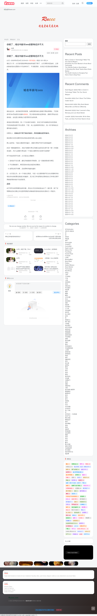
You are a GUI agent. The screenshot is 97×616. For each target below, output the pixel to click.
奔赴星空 (67, 325)
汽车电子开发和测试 (72, 496)
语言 (66, 438)
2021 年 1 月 (69, 209)
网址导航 (67, 418)
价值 (66, 284)
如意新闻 (67, 333)
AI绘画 (67, 239)
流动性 (74, 493)
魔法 (68, 464)
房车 (66, 361)
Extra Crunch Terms (9, 590)
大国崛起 (83, 504)
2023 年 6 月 (69, 156)
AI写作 (67, 237)
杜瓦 (68, 499)
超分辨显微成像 (78, 472)
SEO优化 (32, 60)
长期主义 (69, 47)
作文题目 (67, 288)
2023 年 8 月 (69, 152)
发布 (90, 3)
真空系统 (69, 491)
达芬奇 (68, 472)
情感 (66, 355)
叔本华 (67, 312)
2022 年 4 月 (69, 180)
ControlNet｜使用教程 (50, 249)
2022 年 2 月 (69, 184)
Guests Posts (69, 254)
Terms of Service (9, 588)
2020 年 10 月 (69, 214)
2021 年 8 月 (69, 195)
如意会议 (67, 329)
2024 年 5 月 (69, 137)
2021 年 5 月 (69, 201)
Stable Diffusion (69, 265)
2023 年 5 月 (69, 158)
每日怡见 (67, 376)
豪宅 (66, 442)
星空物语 (83, 499)
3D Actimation (69, 229)
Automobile (68, 242)
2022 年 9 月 (69, 173)
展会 (66, 344)
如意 (12, 48)
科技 (31, 3)
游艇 (66, 384)
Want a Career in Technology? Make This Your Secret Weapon (76, 92)
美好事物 (67, 423)
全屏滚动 (76, 520)
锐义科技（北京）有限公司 (82, 47)
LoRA (18, 258)
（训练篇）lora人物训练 (51, 258)
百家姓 (67, 401)
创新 (66, 303)
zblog (66, 272)
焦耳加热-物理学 (70, 389)
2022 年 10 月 (69, 171)
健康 (66, 293)
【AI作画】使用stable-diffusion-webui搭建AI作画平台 (51, 268)
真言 (66, 403)
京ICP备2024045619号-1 (19, 600)
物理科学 (67, 393)
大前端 (67, 323)
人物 (66, 280)
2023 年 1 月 (69, 165)
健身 (66, 295)
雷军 (82, 464)
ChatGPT (68, 244)
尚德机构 (83, 502)
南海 (74, 515)
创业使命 (67, 301)
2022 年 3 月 (69, 182)
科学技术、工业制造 (71, 414)
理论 (66, 397)
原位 (68, 515)
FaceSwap (68, 252)
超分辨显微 (70, 475)
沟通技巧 (67, 380)
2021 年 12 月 (69, 188)
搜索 (66, 41)
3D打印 (87, 534)
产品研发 (67, 276)
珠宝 (66, 395)
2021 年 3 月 (69, 205)
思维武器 (67, 352)
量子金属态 (75, 469)
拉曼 (76, 502)
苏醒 (68, 477)
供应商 (67, 289)
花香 (74, 477)
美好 (66, 421)
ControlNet (68, 246)
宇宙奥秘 (67, 337)
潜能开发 (67, 386)
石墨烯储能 (70, 488)
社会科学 (67, 408)
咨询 (66, 316)
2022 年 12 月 (69, 167)
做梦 (66, 291)
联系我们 (34, 600)
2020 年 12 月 (69, 211)
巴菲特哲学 (68, 346)
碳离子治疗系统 (77, 485)
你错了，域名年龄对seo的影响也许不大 (25, 44)
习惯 (66, 274)
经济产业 (67, 416)
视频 (66, 435)
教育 (66, 367)
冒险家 (88, 518)
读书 (66, 440)
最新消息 (39, 600)
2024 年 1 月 (69, 145)
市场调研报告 (69, 348)
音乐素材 (67, 450)
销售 (68, 469)
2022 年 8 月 (69, 175)
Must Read (68, 261)
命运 (68, 510)
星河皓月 (69, 502)
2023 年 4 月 (69, 160)
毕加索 (67, 378)
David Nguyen (69, 90)
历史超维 (67, 310)
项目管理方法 (69, 452)
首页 (6, 39)
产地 (66, 278)
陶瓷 (88, 464)
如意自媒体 (68, 335)
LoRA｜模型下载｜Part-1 (23, 249)
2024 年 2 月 (69, 143)
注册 (77, 3)
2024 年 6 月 (69, 135)
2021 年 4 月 (69, 203)
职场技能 (67, 431)
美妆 (66, 425)
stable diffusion (71, 531)
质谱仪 (78, 475)
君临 (83, 510)
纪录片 (81, 480)
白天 (8, 60)
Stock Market (69, 267)
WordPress (68, 271)
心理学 (67, 350)
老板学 (67, 429)
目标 (76, 491)
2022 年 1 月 (69, 186)
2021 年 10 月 (69, 192)
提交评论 (56, 292)
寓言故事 (67, 340)
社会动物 (67, 406)
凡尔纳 (81, 518)
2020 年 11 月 (69, 212)
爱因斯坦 (67, 391)
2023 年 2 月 (69, 163)
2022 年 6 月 (69, 177)
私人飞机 (67, 410)
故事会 (67, 365)
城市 (68, 507)
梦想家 (83, 496)
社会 (66, 404)
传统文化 (67, 286)
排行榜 (67, 363)
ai (81, 534)
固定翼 (84, 507)
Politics (67, 263)
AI (65, 233)
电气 (66, 399)
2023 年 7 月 (69, 154)
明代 (66, 371)
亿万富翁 (69, 526)
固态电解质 (76, 507)
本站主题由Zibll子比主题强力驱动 (45, 610)
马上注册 (67, 541)
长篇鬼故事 (68, 448)
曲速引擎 (75, 499)
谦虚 (84, 475)
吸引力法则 (75, 510)
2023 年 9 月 (69, 150)
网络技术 (12, 39)
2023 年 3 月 (69, 162)
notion (87, 531)
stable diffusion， (82, 529)
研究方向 (86, 485)
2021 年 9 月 (69, 194)
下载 (68, 529)
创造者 (67, 305)
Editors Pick (68, 250)
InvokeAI (67, 256)
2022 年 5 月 (69, 179)
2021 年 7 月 (69, 197)
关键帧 (68, 520)
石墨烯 (78, 488)
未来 (36, 3)
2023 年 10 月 (69, 148)
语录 (66, 437)
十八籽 (67, 308)
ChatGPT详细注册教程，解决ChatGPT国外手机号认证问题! (23, 268)
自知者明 (67, 433)
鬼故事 (67, 454)
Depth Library (69, 248)
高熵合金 (75, 464)
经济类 (74, 480)
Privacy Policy (8, 586)
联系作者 (58, 610)
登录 (73, 3)
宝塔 (68, 504)
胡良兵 (86, 477)
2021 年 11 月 (69, 190)
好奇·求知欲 (68, 327)
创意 (27, 3)
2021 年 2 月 (69, 207)
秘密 (68, 485)
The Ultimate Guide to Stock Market (75, 67)
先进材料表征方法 (71, 523)
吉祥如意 (77, 512)
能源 (22, 3)
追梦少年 (84, 469)
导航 (66, 342)
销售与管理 (68, 446)
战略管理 (67, 359)
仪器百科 (67, 282)
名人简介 (69, 512)
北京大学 (81, 515)
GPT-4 (68, 534)
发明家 (85, 512)
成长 (66, 357)
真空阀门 (86, 488)
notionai (80, 531)
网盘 (68, 480)
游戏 (66, 382)
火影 (66, 388)
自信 (79, 477)
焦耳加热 (83, 491)
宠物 (66, 338)
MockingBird (68, 259)
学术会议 (75, 504)
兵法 (66, 299)
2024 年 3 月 (69, 141)
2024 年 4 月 (69, 139)
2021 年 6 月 (69, 199)
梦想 (66, 374)
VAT (74, 529)
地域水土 (67, 320)
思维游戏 (67, 354)
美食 (66, 427)
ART (66, 240)
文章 (66, 369)
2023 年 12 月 (69, 146)
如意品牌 (67, 331)
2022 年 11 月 (69, 169)
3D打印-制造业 (69, 231)
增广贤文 (67, 322)
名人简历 (67, 314)
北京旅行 (67, 306)
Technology (68, 269)
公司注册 (67, 297)
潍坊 (68, 493)
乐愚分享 (83, 526)
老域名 (25, 114)
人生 (76, 526)
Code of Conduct (8, 592)
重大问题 (67, 444)
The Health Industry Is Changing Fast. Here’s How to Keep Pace (76, 74)
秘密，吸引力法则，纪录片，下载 (76, 483)
